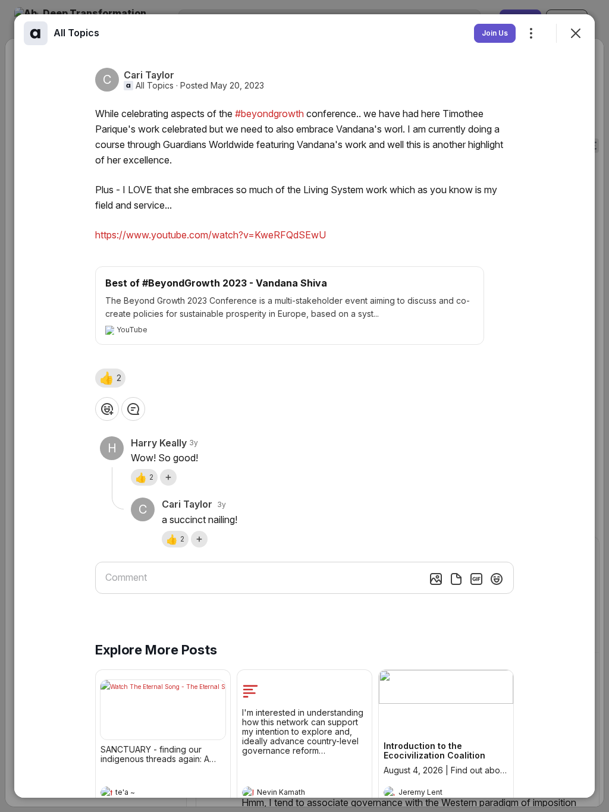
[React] (107, 409)
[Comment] (133, 409)
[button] (110, 378)
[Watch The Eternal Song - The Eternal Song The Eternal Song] (163, 709)
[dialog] (304, 406)
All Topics (155, 85)
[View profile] (106, 792)
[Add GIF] (476, 578)
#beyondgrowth (269, 113)
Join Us (495, 33)
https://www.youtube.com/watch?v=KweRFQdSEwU (210, 235)
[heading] (151, 794)
